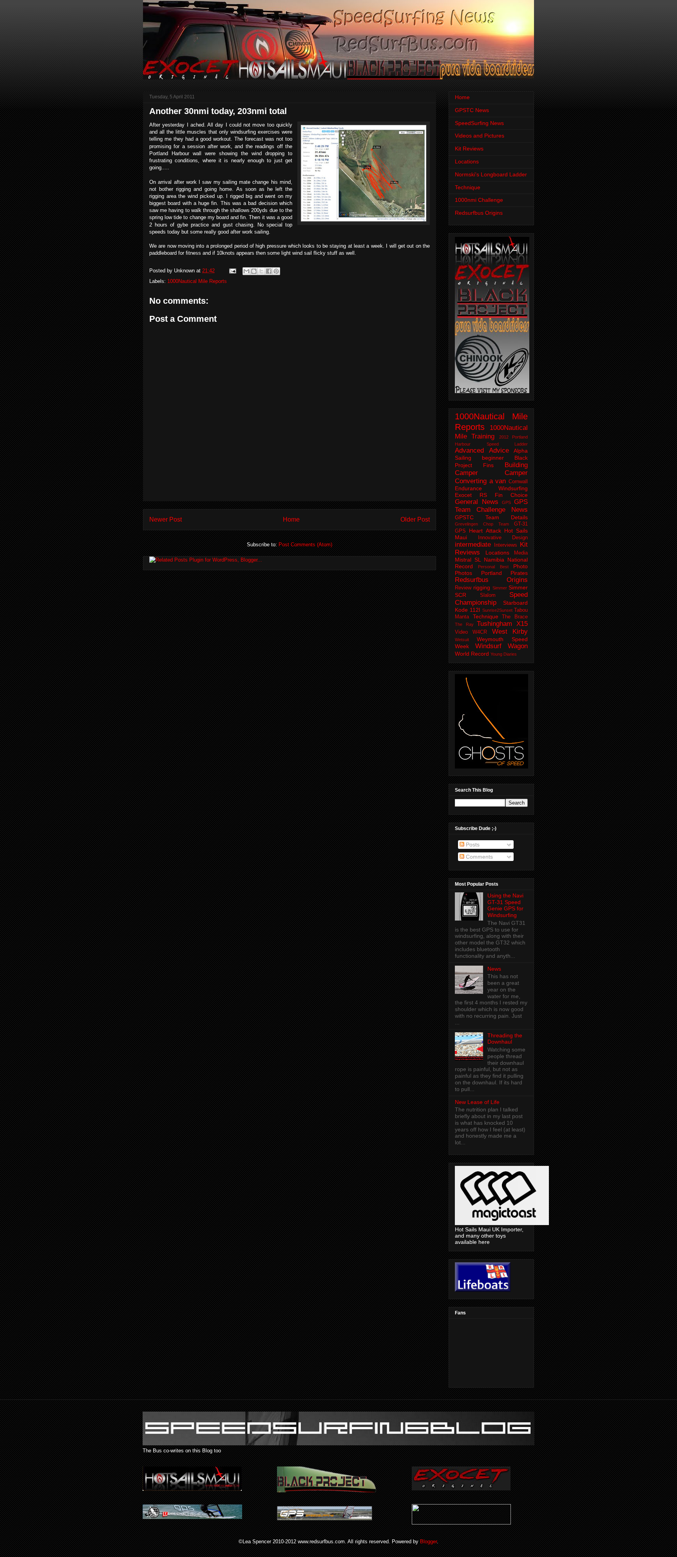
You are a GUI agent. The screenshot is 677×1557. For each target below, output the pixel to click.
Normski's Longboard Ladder (491, 174)
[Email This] (246, 271)
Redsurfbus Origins (479, 213)
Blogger (428, 1541)
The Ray (464, 624)
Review (463, 588)
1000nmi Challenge (479, 200)
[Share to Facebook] (269, 271)
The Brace (515, 617)
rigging (481, 587)
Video (461, 632)
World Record (472, 654)
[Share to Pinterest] (276, 271)
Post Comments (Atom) (305, 544)
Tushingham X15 (502, 623)
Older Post (415, 519)
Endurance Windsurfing (491, 488)
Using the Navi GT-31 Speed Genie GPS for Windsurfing (505, 905)
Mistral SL (468, 559)
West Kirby (510, 631)
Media (521, 553)
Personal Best (493, 566)
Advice (499, 450)
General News (476, 502)
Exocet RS (471, 495)
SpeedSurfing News (479, 123)
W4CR (479, 632)
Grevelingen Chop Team (482, 524)
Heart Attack (485, 530)
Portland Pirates (504, 573)
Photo (520, 566)
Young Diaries (504, 654)
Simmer (499, 587)
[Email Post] (232, 271)
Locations (467, 161)
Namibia (494, 559)
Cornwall (518, 481)
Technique (467, 187)
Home (291, 519)
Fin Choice (511, 495)
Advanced (469, 450)
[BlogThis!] (254, 271)
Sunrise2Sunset (497, 610)
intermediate (473, 544)
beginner (493, 458)
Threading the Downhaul (504, 1038)
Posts (472, 844)
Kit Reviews (469, 148)
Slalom (488, 595)
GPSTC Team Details (491, 517)
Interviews (505, 545)
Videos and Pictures (479, 135)
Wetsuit (462, 639)
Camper (516, 473)
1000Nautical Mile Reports (197, 281)
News (494, 969)
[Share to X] (261, 271)
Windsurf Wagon (501, 646)
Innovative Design (503, 537)
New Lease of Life (477, 1102)
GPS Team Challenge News (491, 505)
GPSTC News (472, 110)
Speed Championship (491, 598)
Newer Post (165, 519)
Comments (478, 857)
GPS (506, 502)
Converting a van (480, 481)
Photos (463, 573)
